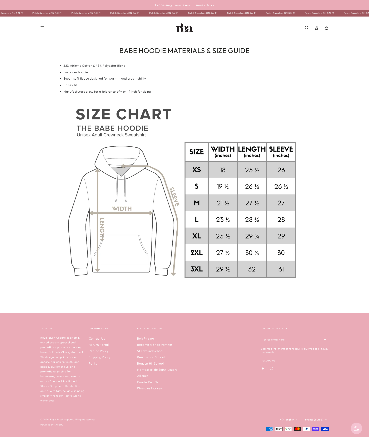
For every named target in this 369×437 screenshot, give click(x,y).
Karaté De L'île (148, 382)
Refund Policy (99, 351)
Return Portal (99, 344)
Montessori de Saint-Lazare (157, 369)
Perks (93, 363)
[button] (307, 28)
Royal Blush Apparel (61, 419)
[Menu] (42, 28)
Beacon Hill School (150, 363)
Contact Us (97, 338)
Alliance (143, 376)
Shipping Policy (100, 357)
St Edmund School (150, 351)
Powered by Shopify (51, 424)
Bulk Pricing (145, 338)
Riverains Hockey (149, 388)
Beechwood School (151, 357)
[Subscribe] (326, 339)
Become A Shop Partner (155, 344)
